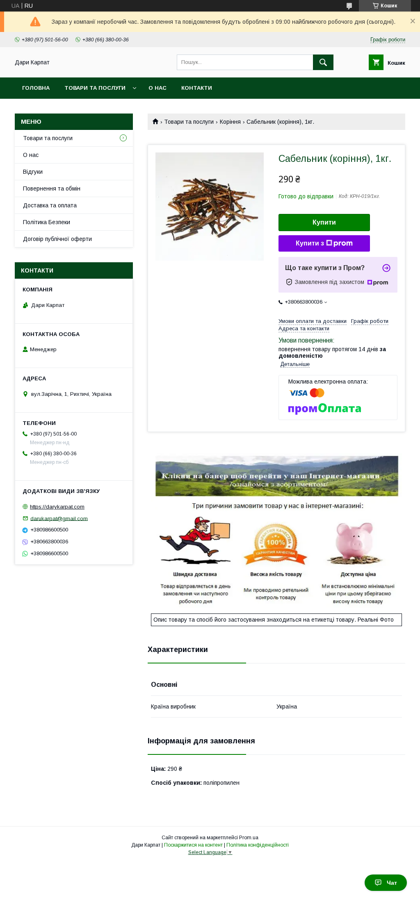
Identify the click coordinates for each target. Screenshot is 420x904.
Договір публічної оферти (57, 239)
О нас (157, 88)
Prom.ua (248, 837)
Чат (392, 882)
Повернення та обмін (51, 188)
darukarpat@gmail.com (59, 518)
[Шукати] (323, 62)
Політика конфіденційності (257, 845)
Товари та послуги (95, 88)
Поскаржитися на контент (193, 845)
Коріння (230, 121)
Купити (324, 222)
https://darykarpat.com (57, 507)
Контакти (196, 88)
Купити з (310, 243)
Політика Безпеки (46, 222)
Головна (36, 88)
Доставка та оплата (50, 205)
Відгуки (33, 171)
